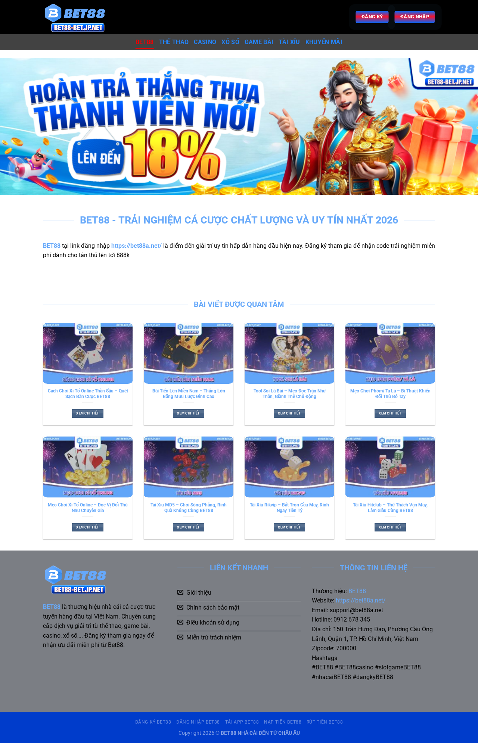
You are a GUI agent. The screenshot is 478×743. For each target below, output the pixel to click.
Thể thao (174, 42)
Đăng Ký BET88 (153, 722)
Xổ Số (230, 42)
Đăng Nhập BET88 (198, 722)
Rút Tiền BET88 (325, 722)
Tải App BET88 (242, 722)
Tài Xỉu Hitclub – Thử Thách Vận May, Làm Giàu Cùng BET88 (390, 507)
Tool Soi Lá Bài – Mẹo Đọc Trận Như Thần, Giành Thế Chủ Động (290, 393)
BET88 (145, 42)
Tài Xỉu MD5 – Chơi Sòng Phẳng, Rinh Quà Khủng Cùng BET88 (188, 507)
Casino (205, 42)
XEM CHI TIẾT (87, 413)
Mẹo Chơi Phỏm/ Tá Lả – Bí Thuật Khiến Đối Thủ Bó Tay (390, 393)
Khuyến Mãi (323, 42)
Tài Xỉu (289, 42)
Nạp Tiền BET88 (283, 722)
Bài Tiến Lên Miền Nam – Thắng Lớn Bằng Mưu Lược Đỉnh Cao (188, 393)
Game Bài (259, 42)
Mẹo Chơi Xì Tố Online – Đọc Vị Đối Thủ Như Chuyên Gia (88, 507)
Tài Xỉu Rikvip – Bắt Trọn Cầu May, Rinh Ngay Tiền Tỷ (289, 507)
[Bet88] (81, 17)
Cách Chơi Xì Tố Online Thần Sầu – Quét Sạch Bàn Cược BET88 (88, 393)
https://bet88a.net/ (361, 600)
